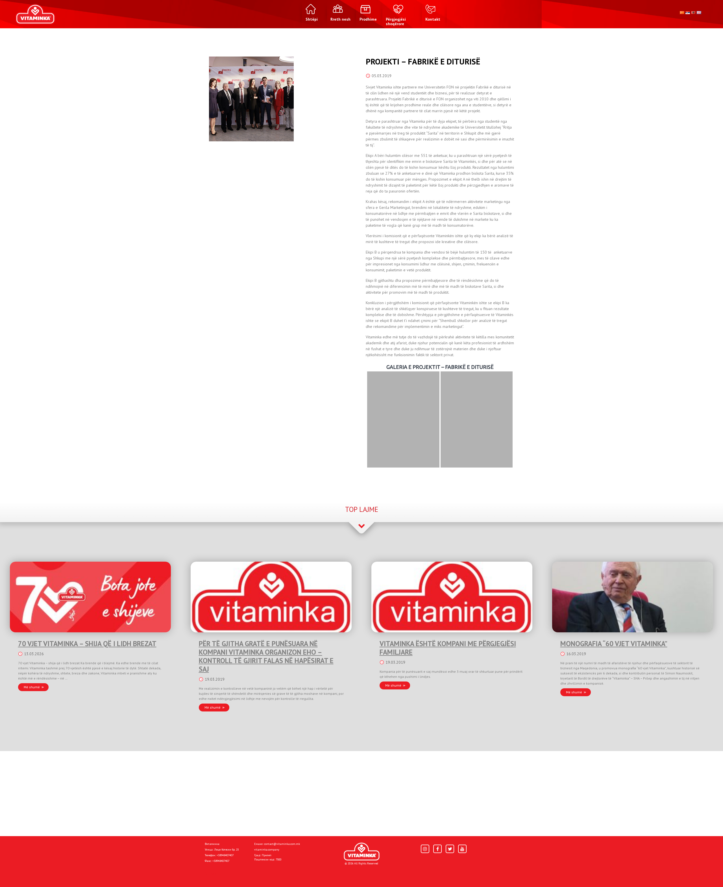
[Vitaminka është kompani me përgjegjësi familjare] (451, 597)
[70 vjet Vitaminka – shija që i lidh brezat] (90, 597)
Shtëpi (211, 873)
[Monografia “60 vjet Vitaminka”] (632, 597)
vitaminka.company (266, 849)
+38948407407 (225, 855)
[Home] (361, 851)
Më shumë (32, 687)
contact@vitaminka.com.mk (282, 844)
